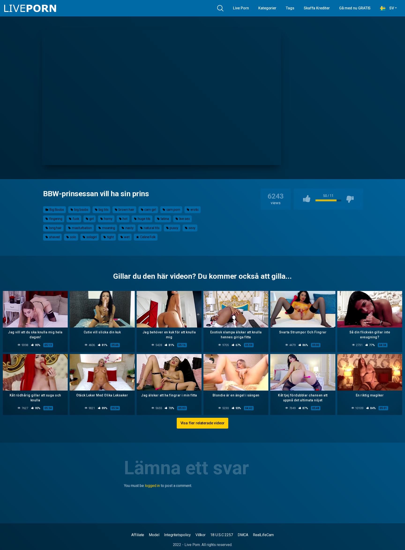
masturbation (81, 228)
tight (110, 237)
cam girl (150, 209)
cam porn (173, 209)
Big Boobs (56, 209)
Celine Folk (147, 237)
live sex (184, 219)
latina (164, 219)
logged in (152, 485)
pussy (174, 228)
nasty (129, 228)
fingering (55, 219)
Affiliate (137, 535)
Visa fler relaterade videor (202, 423)
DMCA (243, 535)
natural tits (151, 228)
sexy (191, 228)
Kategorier (267, 8)
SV (390, 8)
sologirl (91, 237)
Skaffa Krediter (317, 8)
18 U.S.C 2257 (221, 535)
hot (125, 219)
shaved (54, 237)
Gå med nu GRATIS (355, 8)
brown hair (126, 209)
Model (154, 535)
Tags (290, 8)
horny (107, 219)
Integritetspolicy (177, 535)
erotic (194, 209)
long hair (55, 228)
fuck (75, 219)
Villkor (200, 535)
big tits (103, 209)
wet (126, 237)
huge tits (143, 219)
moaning (108, 228)
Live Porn (241, 8)
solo (72, 237)
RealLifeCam (263, 535)
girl (91, 219)
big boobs (81, 209)
